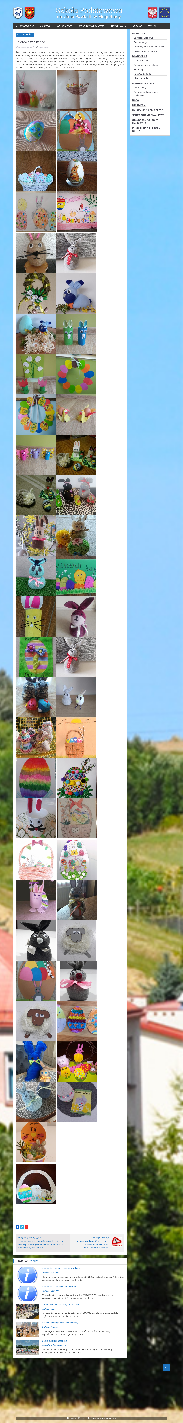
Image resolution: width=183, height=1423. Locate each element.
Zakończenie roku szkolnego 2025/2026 (60, 1304)
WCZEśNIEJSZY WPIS (29, 1238)
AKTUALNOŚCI (64, 26)
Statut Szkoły (140, 88)
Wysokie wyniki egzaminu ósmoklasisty (60, 1322)
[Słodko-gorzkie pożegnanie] (27, 1347)
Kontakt (153, 26)
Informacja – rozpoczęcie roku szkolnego (61, 1268)
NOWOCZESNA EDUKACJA (91, 26)
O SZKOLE (45, 26)
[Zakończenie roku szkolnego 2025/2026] (27, 1311)
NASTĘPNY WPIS (100, 1238)
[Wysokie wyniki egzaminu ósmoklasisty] (27, 1329)
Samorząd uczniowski (144, 38)
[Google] (26, 1227)
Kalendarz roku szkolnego (146, 65)
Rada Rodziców (141, 60)
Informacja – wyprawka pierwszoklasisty (61, 1286)
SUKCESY (137, 26)
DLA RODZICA (139, 56)
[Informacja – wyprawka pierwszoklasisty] (27, 1293)
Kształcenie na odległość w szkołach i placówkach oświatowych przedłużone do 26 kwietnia (91, 1244)
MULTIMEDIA (139, 105)
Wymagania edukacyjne (146, 51)
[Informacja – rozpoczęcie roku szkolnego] (27, 1275)
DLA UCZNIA (139, 33)
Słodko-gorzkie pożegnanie (54, 1341)
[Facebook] (17, 1227)
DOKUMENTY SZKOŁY (144, 83)
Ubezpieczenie (141, 78)
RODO (135, 100)
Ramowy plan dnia (143, 74)
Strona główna (25, 26)
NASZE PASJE (118, 26)
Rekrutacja (139, 69)
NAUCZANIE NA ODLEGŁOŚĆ (147, 110)
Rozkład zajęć (140, 42)
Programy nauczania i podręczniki (150, 47)
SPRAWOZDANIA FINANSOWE (148, 115)
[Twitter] (22, 1227)
